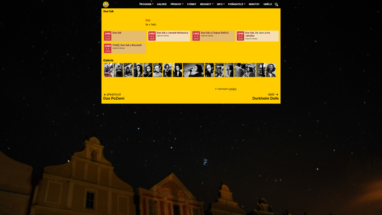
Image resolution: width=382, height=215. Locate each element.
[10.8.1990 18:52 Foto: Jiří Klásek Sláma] (271, 70)
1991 (196, 34)
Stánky (191, 4)
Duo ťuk (117, 33)
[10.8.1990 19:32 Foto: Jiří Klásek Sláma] (193, 70)
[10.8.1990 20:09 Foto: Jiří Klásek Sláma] (128, 70)
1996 (108, 34)
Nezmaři (137, 45)
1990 (240, 34)
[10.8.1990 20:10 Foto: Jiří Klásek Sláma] (118, 70)
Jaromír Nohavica (178, 33)
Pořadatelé (235, 4)
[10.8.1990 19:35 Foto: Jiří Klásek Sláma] (177, 70)
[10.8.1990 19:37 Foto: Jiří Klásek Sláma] (167, 70)
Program (145, 4)
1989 (108, 46)
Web (147, 20)
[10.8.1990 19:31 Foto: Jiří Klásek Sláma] (229, 70)
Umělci (268, 4)
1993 (152, 34)
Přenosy (176, 4)
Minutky (254, 4)
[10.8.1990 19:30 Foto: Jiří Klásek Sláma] (260, 70)
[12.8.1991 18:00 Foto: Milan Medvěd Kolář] (108, 70)
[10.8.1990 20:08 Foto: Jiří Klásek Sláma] (157, 70)
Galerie (162, 4)
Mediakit (205, 4)
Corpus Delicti (220, 33)
